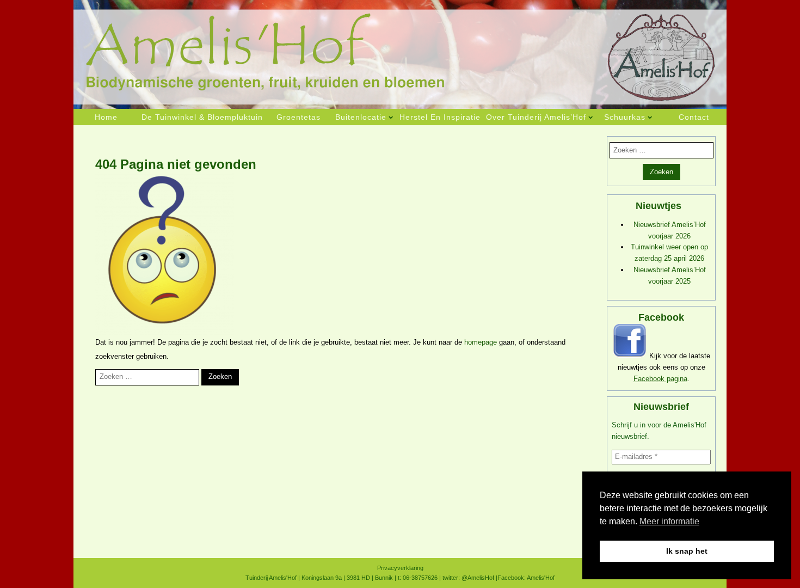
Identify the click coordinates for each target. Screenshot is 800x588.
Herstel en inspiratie (440, 117)
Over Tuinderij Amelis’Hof (536, 117)
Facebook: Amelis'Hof (526, 577)
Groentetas (298, 117)
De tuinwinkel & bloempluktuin (202, 117)
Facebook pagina (660, 379)
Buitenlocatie (360, 117)
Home (106, 117)
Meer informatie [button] (669, 521)
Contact (694, 117)
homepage (480, 342)
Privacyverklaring (400, 568)
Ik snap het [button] (686, 551)
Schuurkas (624, 117)
